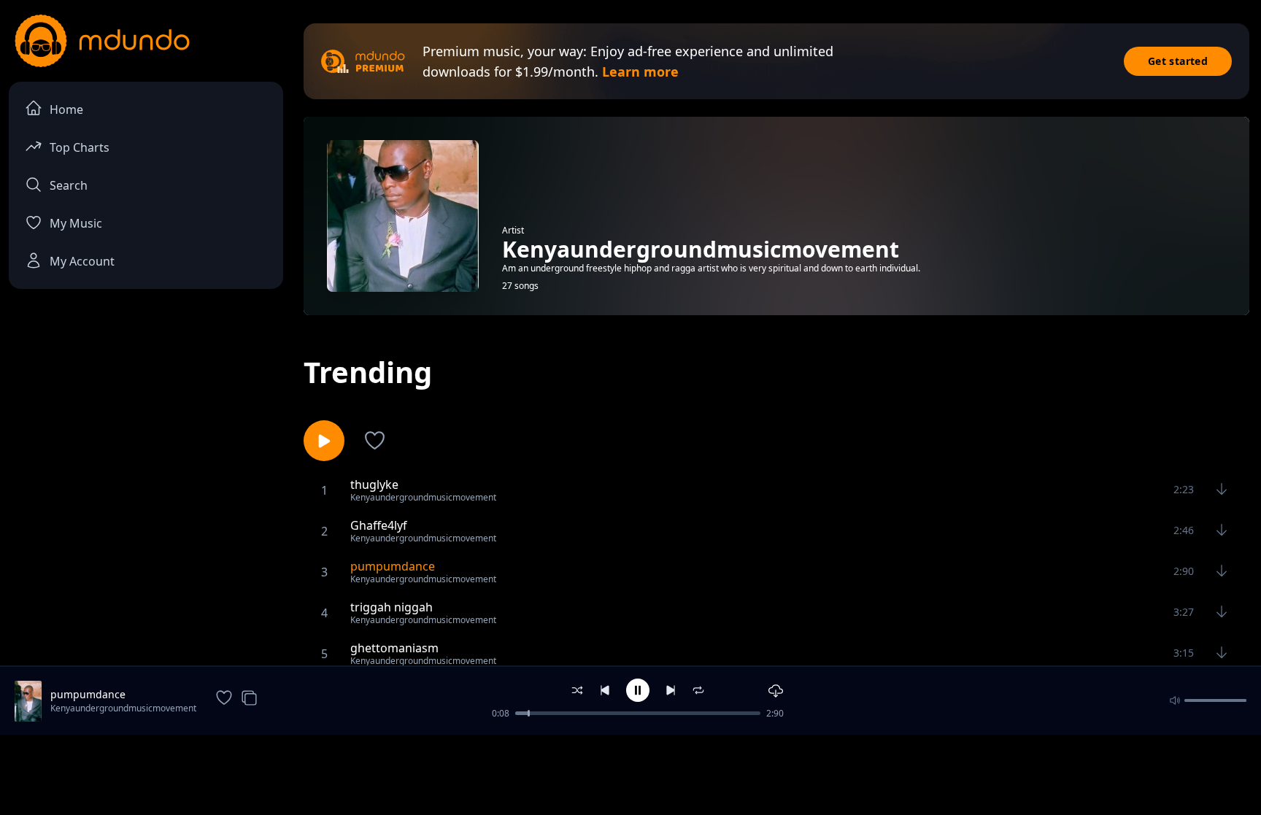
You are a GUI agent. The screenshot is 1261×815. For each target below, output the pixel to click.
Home (66, 109)
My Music (76, 223)
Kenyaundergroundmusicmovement (123, 708)
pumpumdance (88, 694)
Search (69, 185)
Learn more (640, 71)
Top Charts (79, 147)
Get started (1178, 61)
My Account (82, 261)
